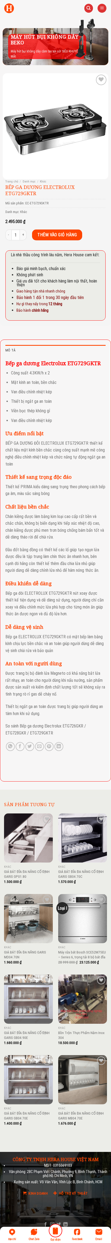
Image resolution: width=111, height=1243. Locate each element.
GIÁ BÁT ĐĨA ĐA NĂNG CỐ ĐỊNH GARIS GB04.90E (27, 1035)
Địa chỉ (12, 1239)
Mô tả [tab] (10, 350)
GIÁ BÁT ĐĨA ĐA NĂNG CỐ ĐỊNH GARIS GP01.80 (27, 874)
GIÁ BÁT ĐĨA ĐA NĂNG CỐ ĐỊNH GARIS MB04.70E (81, 1115)
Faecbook (77, 1239)
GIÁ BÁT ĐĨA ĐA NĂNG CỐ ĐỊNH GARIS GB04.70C (81, 874)
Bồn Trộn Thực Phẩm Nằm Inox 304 (81, 1035)
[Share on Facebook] (20, 746)
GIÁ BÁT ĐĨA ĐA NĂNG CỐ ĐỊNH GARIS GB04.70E (27, 1115)
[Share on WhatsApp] (10, 746)
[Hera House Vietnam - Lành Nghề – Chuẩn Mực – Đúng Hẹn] (9, 8)
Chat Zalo (34, 1239)
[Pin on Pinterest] (49, 746)
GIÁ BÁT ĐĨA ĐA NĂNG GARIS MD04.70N (25, 954)
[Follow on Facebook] (45, 1224)
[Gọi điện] (55, 1231)
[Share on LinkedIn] (58, 746)
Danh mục (29, 181)
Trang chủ (11, 181)
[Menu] (102, 8)
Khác (43, 181)
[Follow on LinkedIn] (65, 1224)
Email (98, 1239)
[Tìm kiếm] (88, 8)
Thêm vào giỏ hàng (57, 234)
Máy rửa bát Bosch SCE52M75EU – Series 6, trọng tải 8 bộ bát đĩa (82, 954)
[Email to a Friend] (39, 746)
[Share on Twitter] (29, 746)
